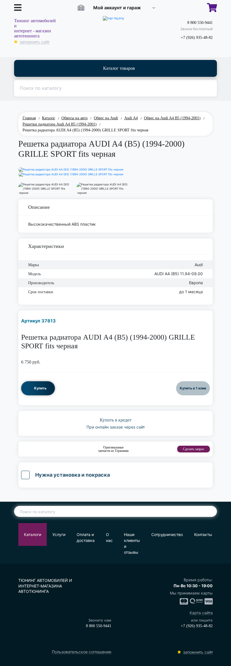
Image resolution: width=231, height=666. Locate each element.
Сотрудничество (167, 534)
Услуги (58, 534)
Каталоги (32, 534)
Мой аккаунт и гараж (117, 7)
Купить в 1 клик (193, 388)
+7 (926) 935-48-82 (197, 37)
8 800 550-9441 (200, 23)
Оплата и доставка (86, 537)
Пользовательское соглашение (81, 652)
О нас (109, 537)
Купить (40, 388)
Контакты (203, 534)
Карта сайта (201, 613)
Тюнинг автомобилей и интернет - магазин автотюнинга (35, 28)
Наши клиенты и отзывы (132, 543)
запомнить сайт (35, 42)
